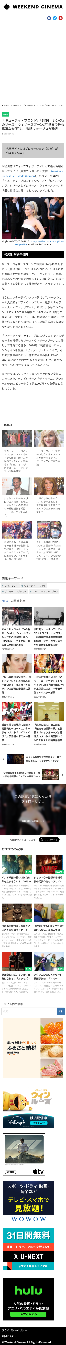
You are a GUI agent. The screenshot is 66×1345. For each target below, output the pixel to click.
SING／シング (11, 585)
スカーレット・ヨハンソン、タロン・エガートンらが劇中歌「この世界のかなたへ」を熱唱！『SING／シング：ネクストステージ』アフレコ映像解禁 (16, 461)
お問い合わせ (9, 1336)
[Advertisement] (33, 63)
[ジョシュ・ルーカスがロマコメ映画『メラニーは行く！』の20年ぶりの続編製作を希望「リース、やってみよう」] (17, 486)
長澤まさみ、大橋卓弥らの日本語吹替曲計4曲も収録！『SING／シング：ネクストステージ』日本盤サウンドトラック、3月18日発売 (16, 550)
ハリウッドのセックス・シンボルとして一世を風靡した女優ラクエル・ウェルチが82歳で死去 (48, 505)
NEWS (5, 114)
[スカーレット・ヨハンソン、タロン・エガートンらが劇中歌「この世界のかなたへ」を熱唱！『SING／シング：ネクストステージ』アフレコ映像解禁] (17, 439)
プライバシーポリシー (14, 1330)
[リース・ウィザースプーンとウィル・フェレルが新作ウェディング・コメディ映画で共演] (49, 439)
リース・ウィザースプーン (45, 591)
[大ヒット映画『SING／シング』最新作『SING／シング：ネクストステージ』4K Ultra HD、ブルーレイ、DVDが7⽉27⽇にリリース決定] (49, 530)
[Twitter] (55, 18)
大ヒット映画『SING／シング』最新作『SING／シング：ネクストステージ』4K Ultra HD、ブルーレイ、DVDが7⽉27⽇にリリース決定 (48, 550)
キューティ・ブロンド (35, 585)
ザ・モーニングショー (16, 591)
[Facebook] (49, 18)
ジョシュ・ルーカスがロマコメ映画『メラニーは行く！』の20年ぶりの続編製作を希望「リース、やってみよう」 (16, 507)
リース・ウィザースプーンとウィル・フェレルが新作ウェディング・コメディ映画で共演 (48, 457)
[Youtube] (61, 18)
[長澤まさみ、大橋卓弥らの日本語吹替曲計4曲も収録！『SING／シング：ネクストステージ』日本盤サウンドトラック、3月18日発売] (17, 530)
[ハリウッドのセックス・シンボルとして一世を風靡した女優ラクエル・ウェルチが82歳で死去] (49, 486)
